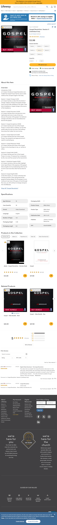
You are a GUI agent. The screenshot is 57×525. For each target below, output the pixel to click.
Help (14, 412)
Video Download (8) (43, 236)
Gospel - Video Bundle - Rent (12, 315)
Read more (38, 375)
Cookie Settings (20, 521)
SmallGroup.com (29, 416)
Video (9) (33, 236)
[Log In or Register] (52, 7)
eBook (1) (14, 236)
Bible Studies (8, 10)
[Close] (54, 514)
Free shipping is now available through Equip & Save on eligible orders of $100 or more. (28, 2)
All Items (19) (6, 236)
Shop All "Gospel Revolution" (9, 188)
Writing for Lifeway (5, 418)
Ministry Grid (28, 404)
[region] (28, 518)
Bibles (2, 10)
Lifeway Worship (28, 406)
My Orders (15, 402)
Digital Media (19, 10)
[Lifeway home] (6, 6)
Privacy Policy (4, 415)
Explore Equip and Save (44, 18)
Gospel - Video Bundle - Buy (37, 314)
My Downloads (16, 404)
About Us (3, 404)
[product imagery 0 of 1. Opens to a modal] (14, 39)
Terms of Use (4, 416)
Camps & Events (33, 10)
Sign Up (40, 410)
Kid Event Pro (28, 407)
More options (16, 313)
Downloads (27, 409)
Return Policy (16, 407)
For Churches (41, 10)
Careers (3, 407)
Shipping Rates (16, 405)
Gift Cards (15, 409)
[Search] (47, 6)
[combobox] (30, 6)
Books (14, 10)
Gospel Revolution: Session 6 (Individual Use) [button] (18, 377)
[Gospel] (41, 252)
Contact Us (3, 406)
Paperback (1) (23, 236)
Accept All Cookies (33, 521)
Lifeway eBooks (28, 415)
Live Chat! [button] (15, 414)
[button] (38, 333)
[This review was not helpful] (54, 378)
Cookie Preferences (17, 411)
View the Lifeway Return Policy (46, 75)
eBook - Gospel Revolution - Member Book (15, 266)
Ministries (26, 10)
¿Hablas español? (51, 24)
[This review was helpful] (52, 378)
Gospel (32, 266)
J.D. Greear (33, 34)
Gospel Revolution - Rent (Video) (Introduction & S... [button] (19, 387)
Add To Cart (43, 64)
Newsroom (3, 409)
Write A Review (28, 344)
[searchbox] (13, 354)
